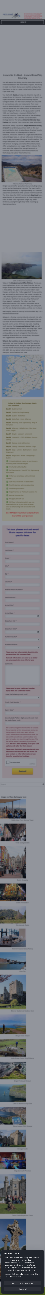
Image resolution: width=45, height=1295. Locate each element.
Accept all (22, 1289)
